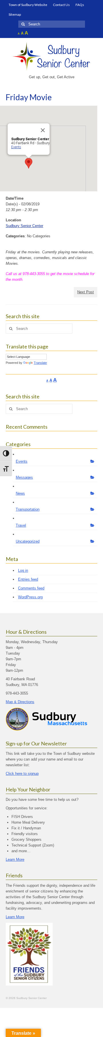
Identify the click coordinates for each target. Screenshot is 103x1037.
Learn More (15, 859)
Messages (24, 477)
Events (16, 147)
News (20, 493)
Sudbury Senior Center (24, 226)
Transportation (27, 509)
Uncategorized (27, 541)
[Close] (43, 130)
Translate (40, 362)
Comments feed (31, 588)
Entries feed (28, 579)
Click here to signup (22, 773)
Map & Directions (20, 702)
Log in (23, 570)
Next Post (85, 292)
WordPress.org (30, 597)
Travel (21, 525)
